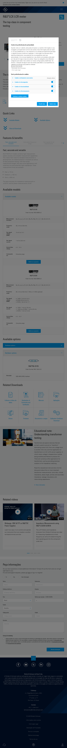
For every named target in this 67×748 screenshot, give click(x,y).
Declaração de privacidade (19, 68)
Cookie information (17, 66)
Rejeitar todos (53, 104)
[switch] (53, 82)
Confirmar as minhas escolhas (20, 96)
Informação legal (16, 70)
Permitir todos (42, 104)
